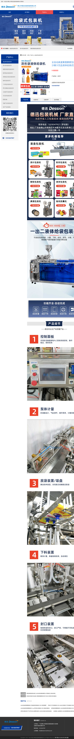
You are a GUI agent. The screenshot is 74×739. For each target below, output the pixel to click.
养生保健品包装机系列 (8, 88)
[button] (42, 44)
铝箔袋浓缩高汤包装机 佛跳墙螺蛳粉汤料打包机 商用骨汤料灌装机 (41, 696)
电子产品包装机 (6, 107)
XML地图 (66, 737)
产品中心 (44, 12)
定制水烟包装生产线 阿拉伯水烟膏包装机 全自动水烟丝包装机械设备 (36, 711)
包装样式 (36, 99)
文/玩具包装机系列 (7, 95)
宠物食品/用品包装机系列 (9, 77)
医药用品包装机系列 (8, 73)
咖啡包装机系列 (6, 80)
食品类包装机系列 (14, 48)
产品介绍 (25, 99)
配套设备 (5, 99)
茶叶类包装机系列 (24, 48)
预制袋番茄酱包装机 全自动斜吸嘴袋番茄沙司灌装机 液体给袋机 (41, 693)
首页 (10, 12)
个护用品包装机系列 (8, 84)
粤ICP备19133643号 (59, 737)
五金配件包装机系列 (8, 92)
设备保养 (46, 99)
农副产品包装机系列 (8, 103)
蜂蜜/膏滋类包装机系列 (35, 48)
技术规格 (56, 99)
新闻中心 (61, 12)
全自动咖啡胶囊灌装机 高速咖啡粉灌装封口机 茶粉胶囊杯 (33, 705)
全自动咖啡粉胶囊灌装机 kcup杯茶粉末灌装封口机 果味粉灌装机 (35, 708)
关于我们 (27, 12)
